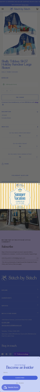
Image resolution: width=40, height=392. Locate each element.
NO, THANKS (20, 383)
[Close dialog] (39, 184)
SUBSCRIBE (19, 378)
